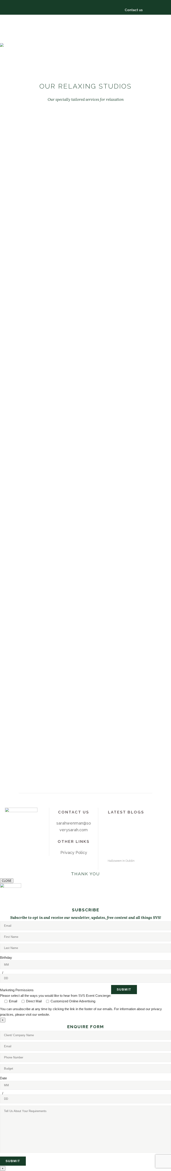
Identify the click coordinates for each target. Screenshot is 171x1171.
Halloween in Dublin (121, 860)
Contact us (134, 10)
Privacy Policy (73, 852)
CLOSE (7, 880)
